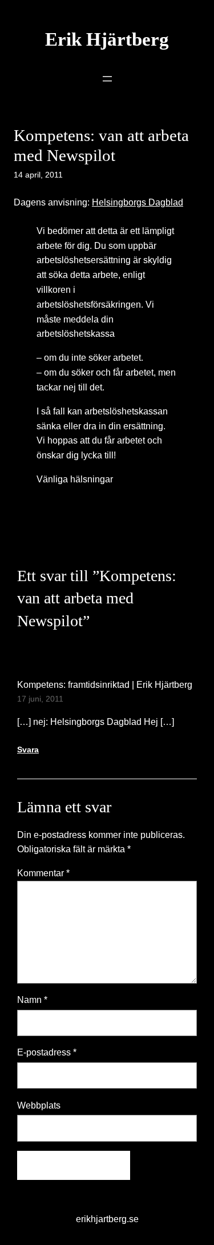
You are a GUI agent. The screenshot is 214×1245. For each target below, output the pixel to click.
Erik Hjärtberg (107, 39)
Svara (28, 749)
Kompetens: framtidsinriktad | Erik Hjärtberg (104, 684)
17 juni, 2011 (40, 698)
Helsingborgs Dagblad (137, 202)
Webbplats (38, 1105)
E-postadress (46, 1052)
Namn (32, 999)
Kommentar (43, 873)
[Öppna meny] (107, 79)
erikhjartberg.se (107, 1219)
